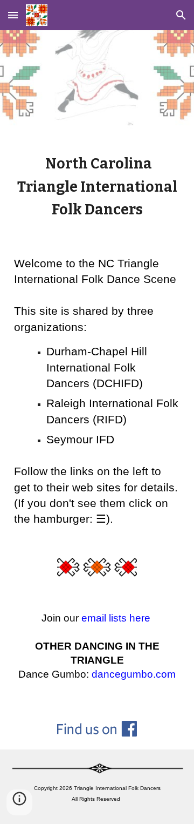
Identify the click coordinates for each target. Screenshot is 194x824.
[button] (13, 15)
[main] (97, 187)
